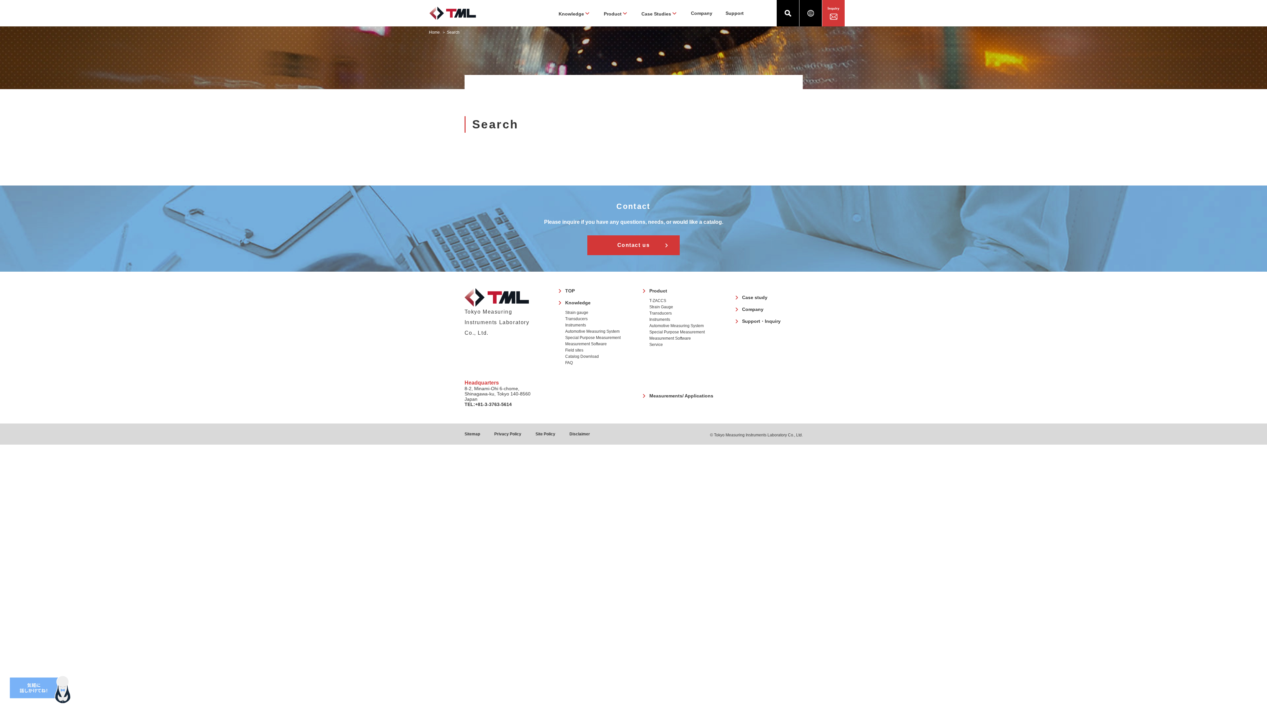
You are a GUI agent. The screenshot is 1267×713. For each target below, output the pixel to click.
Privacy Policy (507, 434)
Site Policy (545, 434)
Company (701, 13)
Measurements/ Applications (681, 395)
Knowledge (578, 302)
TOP (570, 290)
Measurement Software (586, 344)
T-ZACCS (657, 300)
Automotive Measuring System (592, 331)
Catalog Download (582, 356)
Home (434, 32)
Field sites (574, 350)
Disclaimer (579, 434)
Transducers (576, 319)
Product (658, 290)
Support (735, 13)
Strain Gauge (661, 307)
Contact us (633, 245)
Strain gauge (576, 312)
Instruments (575, 325)
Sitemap (472, 434)
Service (656, 344)
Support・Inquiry (761, 321)
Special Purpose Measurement (593, 337)
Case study (754, 297)
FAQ (569, 362)
